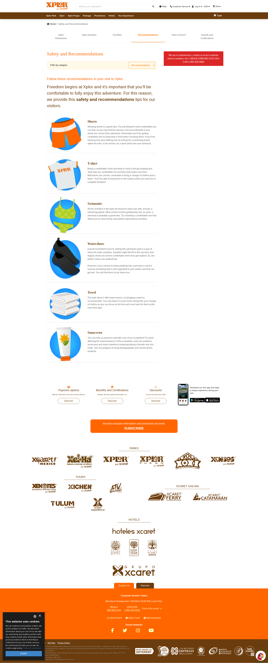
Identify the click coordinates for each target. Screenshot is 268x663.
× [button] (39, 616)
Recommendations (148, 35)
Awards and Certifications (207, 36)
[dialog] (24, 636)
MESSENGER (153, 618)
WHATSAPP (116, 618)
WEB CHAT (134, 618)
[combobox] (35, 616)
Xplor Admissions (61, 36)
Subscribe (134, 428)
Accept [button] (23, 653)
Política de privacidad (32, 648)
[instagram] (139, 631)
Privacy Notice (64, 643)
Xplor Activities (89, 35)
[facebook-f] (114, 631)
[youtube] (153, 631)
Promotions (99, 16)
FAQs (164, 6)
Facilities (117, 35)
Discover (68, 401)
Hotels (112, 16)
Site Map (51, 643)
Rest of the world (150, 608)
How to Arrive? (179, 35)
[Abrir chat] (261, 656)
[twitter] (127, 631)
